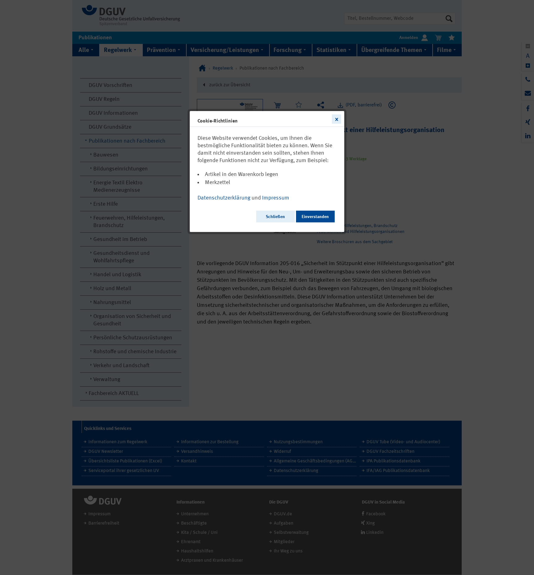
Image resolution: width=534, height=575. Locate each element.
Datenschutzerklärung (223, 198)
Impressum (275, 198)
